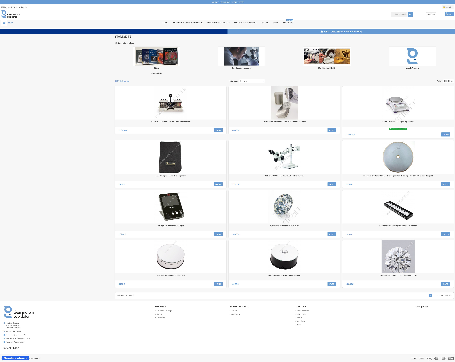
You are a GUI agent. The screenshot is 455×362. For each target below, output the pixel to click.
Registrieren (235, 314)
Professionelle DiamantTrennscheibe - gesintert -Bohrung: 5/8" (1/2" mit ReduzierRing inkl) (398, 176)
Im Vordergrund (156, 73)
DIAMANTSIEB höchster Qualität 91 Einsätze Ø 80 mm (284, 122)
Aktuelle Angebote (412, 68)
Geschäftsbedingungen (165, 311)
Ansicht (439, 81)
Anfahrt (14, 7)
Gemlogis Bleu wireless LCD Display (170, 226)
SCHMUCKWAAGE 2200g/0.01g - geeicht (398, 122)
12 (442, 295)
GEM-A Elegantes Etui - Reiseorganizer (171, 176)
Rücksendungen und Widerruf (15, 358)
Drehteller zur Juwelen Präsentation (171, 275)
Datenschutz (161, 318)
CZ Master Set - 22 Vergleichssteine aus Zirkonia (398, 226)
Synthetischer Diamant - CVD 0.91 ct (284, 226)
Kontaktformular (303, 311)
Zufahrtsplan (301, 314)
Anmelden (234, 311)
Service (299, 318)
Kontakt (24, 7)
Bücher (156, 68)
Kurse (299, 324)
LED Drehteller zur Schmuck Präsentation (284, 275)
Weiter (448, 295)
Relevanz (243, 81)
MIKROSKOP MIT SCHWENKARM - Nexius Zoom (284, 176)
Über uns (6, 7)
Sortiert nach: (233, 81)
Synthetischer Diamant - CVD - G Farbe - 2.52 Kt (398, 275)
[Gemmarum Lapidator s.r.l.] (10, 14)
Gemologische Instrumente (241, 68)
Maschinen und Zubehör (327, 68)
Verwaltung (301, 321)
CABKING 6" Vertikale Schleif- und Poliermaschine (170, 122)
